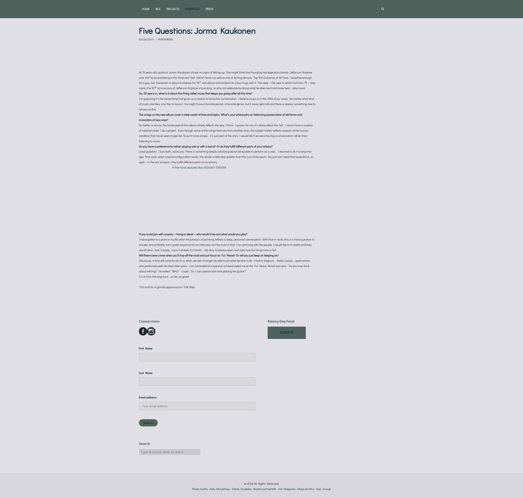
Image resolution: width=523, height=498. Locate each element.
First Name (145, 348)
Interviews (165, 39)
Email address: (148, 397)
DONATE (287, 332)
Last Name (145, 373)
